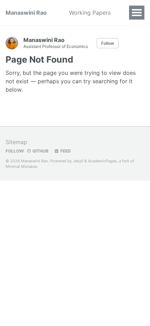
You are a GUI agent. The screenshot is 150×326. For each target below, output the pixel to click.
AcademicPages (102, 160)
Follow (107, 43)
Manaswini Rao (26, 12)
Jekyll (78, 160)
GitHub (39, 151)
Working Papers (90, 12)
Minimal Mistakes (21, 166)
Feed (65, 151)
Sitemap (16, 142)
